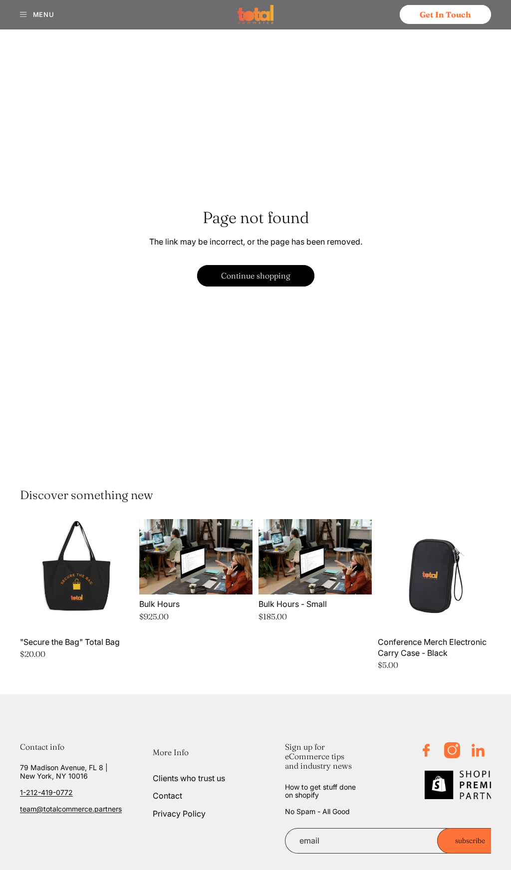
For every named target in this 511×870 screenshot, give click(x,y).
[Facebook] (426, 750)
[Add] (118, 617)
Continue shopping (255, 276)
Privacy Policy (179, 814)
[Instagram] (452, 750)
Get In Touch (445, 14)
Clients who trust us (189, 778)
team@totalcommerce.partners (71, 808)
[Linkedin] (478, 750)
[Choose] (237, 579)
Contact (167, 796)
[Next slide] (122, 575)
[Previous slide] (31, 575)
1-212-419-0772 (46, 792)
